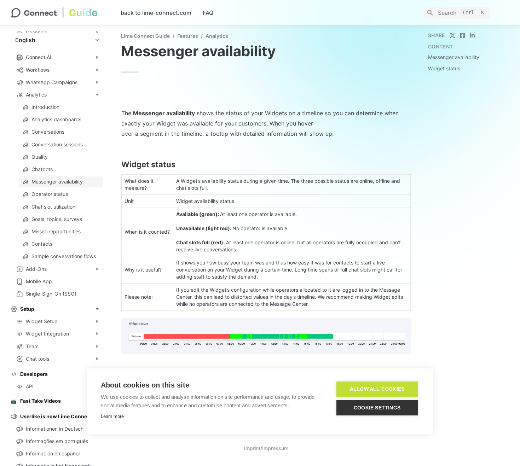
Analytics (217, 36)
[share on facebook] (462, 35)
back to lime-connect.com (156, 12)
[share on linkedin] (472, 35)
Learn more (112, 416)
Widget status (444, 68)
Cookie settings (377, 407)
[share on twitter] (452, 35)
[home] (60, 12)
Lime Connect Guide (145, 36)
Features (187, 36)
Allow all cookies (377, 389)
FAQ (208, 12)
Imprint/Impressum (266, 448)
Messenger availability (453, 57)
